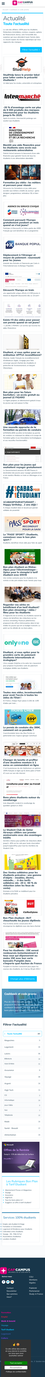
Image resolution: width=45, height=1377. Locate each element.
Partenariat (34, 1291)
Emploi (4, 1317)
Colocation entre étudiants (13, 1231)
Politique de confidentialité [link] (16, 1372)
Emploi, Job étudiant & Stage (13, 1224)
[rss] (12, 1282)
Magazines (22, 1040)
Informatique (22, 1100)
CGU (31, 1277)
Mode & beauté (8, 1321)
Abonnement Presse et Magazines (18, 1190)
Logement (22, 1047)
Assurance (22, 1070)
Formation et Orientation (12, 1226)
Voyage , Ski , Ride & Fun (12, 1234)
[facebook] (3, 1282)
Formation (6, 1312)
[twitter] (8, 1282)
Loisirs (22, 1053)
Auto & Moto (22, 1064)
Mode (22, 1121)
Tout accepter (16, 1363)
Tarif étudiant (7, 1329)
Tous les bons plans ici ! (14, 1200)
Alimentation (22, 1135)
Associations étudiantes (12, 1236)
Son (22, 1110)
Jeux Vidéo (22, 1105)
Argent (22, 1083)
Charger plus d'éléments (22, 978)
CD (22, 1095)
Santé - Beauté (22, 1128)
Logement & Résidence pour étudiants (17, 1229)
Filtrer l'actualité (30, 49)
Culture (4, 1338)
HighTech (8, 1197)
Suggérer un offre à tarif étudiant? (18, 1202)
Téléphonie (22, 1115)
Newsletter (12, 1291)
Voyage (22, 1077)
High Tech (22, 1090)
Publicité (33, 1288)
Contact (10, 1288)
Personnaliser (16, 1367)
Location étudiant (9, 1239)
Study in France (36, 1294)
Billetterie (22, 1059)
